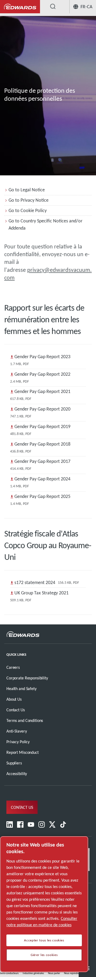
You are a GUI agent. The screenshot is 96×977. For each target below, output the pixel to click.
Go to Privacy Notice (29, 200)
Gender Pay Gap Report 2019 (42, 426)
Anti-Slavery (16, 731)
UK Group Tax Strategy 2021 (41, 593)
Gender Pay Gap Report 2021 (42, 391)
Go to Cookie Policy (28, 210)
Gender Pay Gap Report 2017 (42, 461)
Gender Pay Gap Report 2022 (42, 374)
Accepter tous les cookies (44, 940)
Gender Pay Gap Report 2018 (42, 444)
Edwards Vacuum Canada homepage (20, 7)
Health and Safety (21, 688)
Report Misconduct (22, 752)
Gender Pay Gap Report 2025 (42, 496)
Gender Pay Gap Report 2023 (42, 356)
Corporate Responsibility (27, 677)
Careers (13, 667)
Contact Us (15, 709)
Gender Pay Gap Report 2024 (42, 479)
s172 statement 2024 (34, 582)
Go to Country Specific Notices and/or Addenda (45, 224)
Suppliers (14, 762)
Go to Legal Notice (27, 190)
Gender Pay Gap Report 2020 (42, 409)
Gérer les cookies (44, 955)
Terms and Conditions (24, 720)
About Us (14, 699)
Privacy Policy (18, 741)
